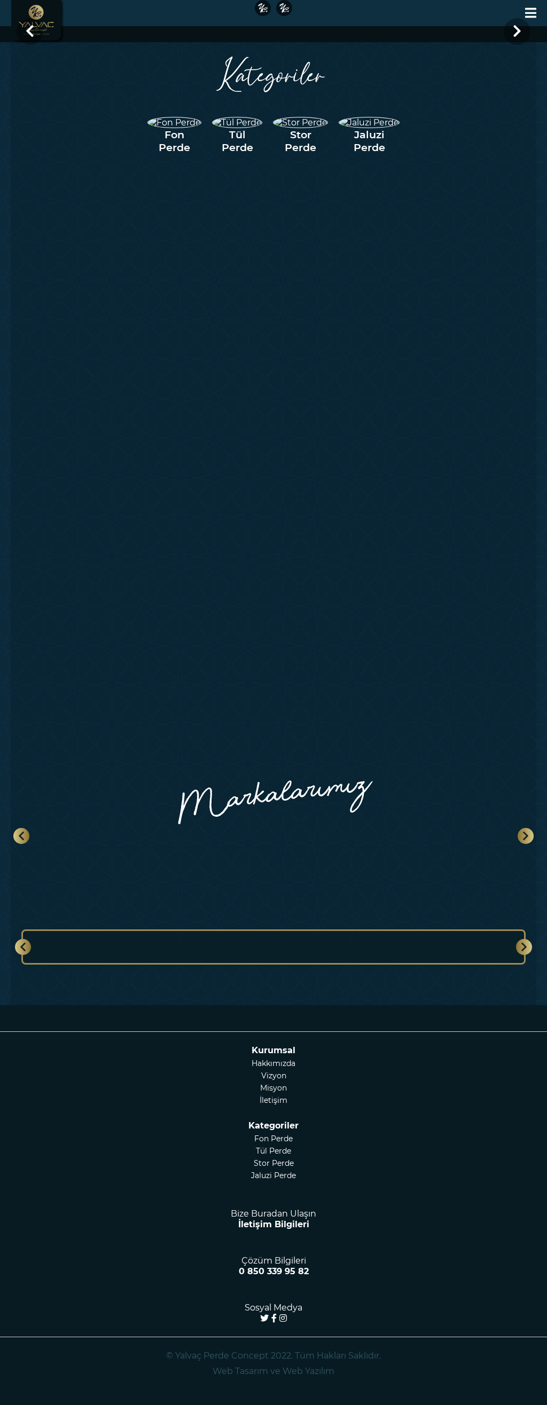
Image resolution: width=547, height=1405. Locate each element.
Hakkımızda (273, 1063)
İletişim (273, 1100)
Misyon (273, 1088)
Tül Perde (273, 1151)
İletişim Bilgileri (273, 1224)
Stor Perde (274, 1163)
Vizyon (273, 1075)
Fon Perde (273, 1138)
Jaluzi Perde (273, 1175)
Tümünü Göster (457, 708)
